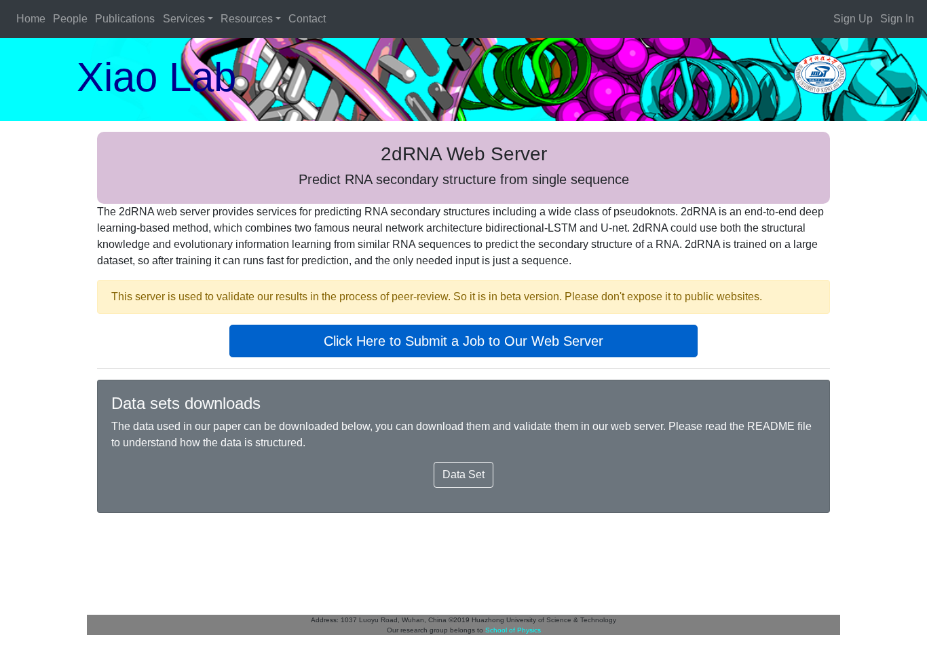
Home (30, 18)
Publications (125, 18)
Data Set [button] (463, 474)
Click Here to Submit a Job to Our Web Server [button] (463, 341)
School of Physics (513, 630)
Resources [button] (247, 18)
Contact (307, 18)
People (70, 18)
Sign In (897, 18)
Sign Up (853, 18)
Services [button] (184, 18)
